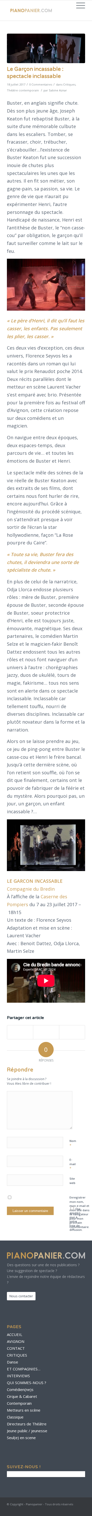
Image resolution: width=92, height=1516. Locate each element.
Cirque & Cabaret (22, 1396)
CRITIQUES (17, 1355)
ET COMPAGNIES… (23, 1368)
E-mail (73, 1164)
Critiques (69, 84)
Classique (15, 1416)
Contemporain (19, 1403)
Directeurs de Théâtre (27, 1423)
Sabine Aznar (58, 90)
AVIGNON (15, 1341)
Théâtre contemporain (23, 90)
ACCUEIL (14, 1334)
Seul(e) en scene (21, 1437)
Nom (73, 1143)
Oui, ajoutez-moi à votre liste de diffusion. (76, 1219)
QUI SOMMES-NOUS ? (26, 1382)
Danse (12, 1362)
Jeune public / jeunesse (27, 1430)
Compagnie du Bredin (31, 889)
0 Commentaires (40, 84)
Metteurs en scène (23, 1410)
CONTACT (16, 1348)
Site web (72, 1181)
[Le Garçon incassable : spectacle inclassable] (46, 48)
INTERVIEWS (18, 1375)
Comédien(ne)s (20, 1389)
